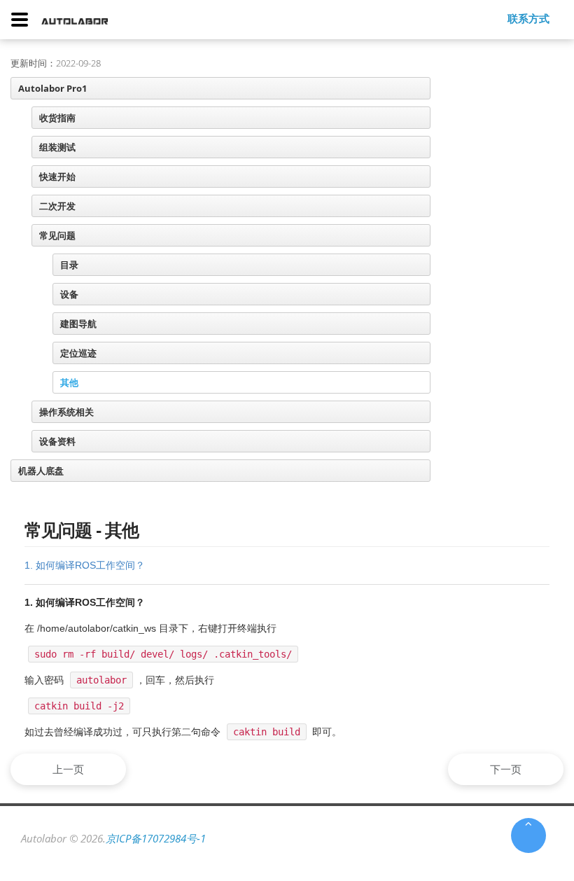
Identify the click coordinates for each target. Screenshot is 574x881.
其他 (69, 382)
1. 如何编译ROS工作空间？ (84, 565)
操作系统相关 (66, 411)
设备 (69, 294)
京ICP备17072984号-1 (156, 838)
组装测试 (57, 147)
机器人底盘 (41, 470)
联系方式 (528, 18)
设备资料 (57, 441)
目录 (69, 264)
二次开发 (57, 206)
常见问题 (57, 235)
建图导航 (78, 323)
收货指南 (57, 117)
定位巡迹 (78, 353)
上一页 (68, 769)
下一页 (506, 769)
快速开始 (57, 176)
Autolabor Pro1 (52, 88)
